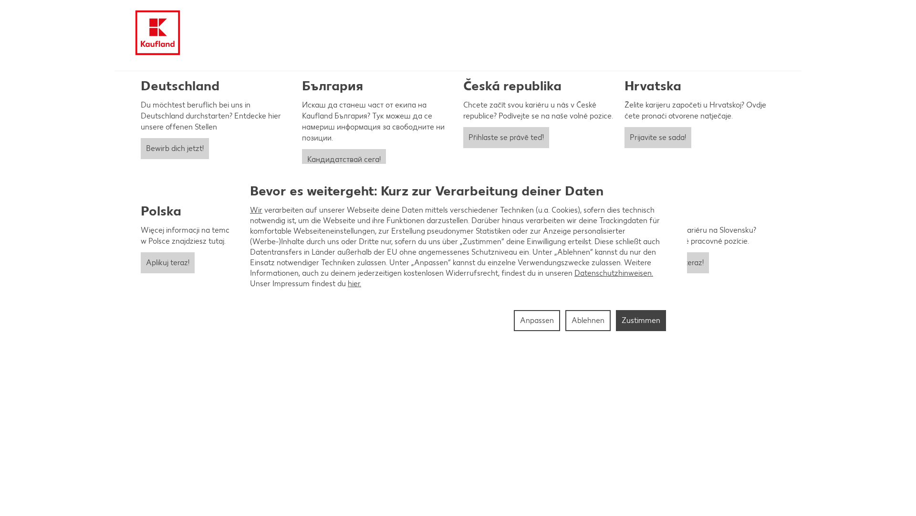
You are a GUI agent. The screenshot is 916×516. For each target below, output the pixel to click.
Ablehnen (588, 320)
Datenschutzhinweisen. (613, 273)
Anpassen (537, 320)
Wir (256, 210)
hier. (354, 283)
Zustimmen (641, 320)
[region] (458, 258)
